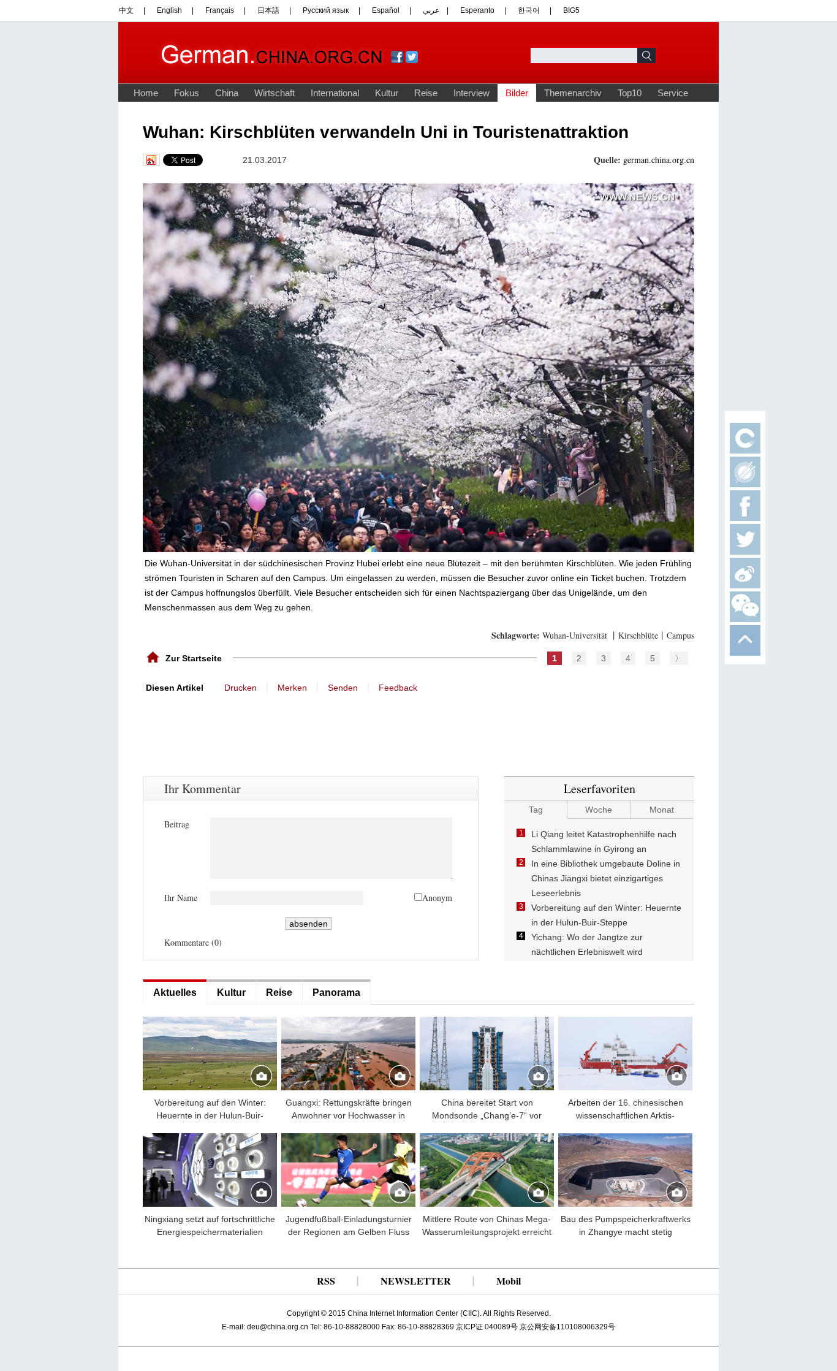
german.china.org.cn (658, 159)
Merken (292, 688)
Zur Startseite (193, 658)
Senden (343, 688)
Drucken (240, 688)
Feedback (398, 688)
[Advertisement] (235, 724)
